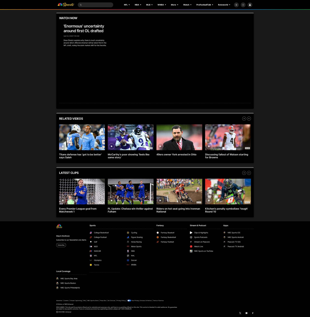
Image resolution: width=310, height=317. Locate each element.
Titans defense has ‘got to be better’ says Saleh (80, 156)
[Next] (249, 119)
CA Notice (148, 300)
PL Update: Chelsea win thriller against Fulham (130, 210)
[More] (236, 4)
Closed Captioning (76, 300)
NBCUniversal (69, 304)
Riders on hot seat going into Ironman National (178, 210)
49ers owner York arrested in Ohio (176, 154)
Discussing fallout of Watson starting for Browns (226, 156)
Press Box (103, 300)
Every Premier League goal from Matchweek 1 (78, 210)
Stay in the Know (63, 236)
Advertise (59, 300)
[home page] (66, 5)
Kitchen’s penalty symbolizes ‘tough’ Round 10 (226, 210)
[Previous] (244, 119)
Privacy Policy (121, 300)
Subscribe (61, 245)
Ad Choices (111, 300)
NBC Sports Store (93, 300)
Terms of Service (158, 300)
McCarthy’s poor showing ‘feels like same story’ (128, 156)
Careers (66, 300)
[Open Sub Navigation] (129, 4)
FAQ (84, 300)
